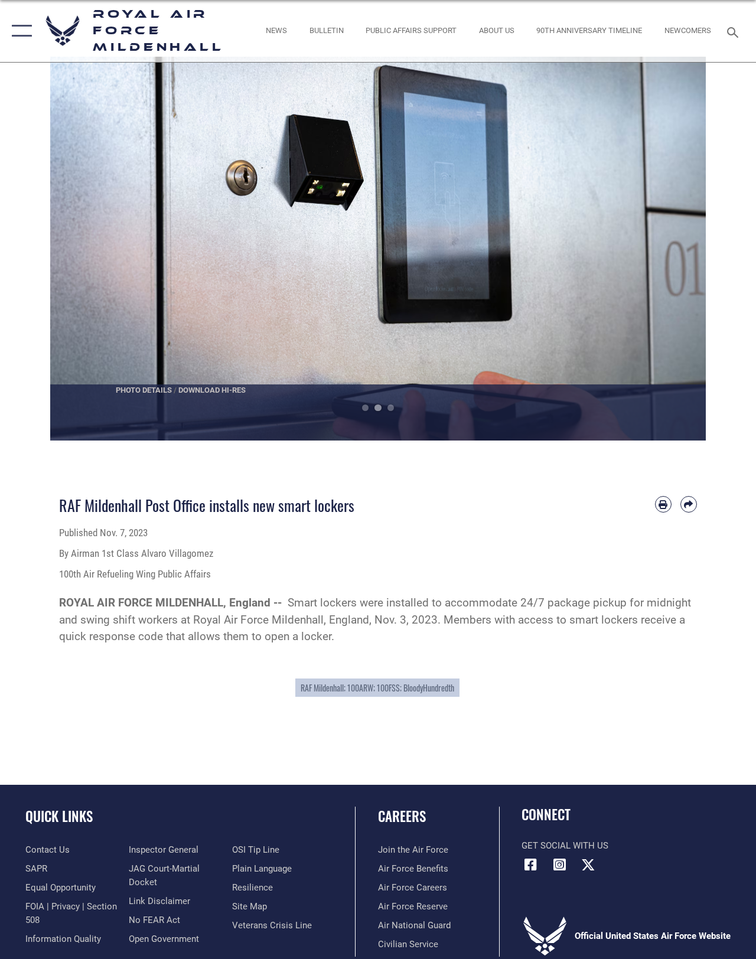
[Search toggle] (735, 31)
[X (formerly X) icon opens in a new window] (588, 864)
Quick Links (59, 816)
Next (673, 249)
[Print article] (663, 504)
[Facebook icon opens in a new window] (530, 864)
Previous (83, 249)
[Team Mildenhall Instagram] (559, 864)
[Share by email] (688, 504)
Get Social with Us (565, 845)
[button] (19, 31)
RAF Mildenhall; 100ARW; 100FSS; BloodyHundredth (377, 687)
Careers (402, 816)
